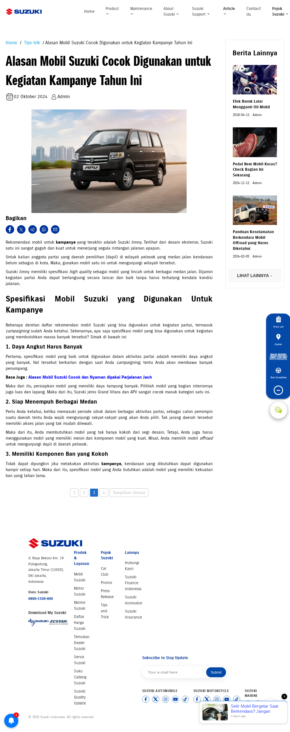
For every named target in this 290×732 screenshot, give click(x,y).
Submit (216, 672)
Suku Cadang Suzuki (80, 677)
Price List (278, 326)
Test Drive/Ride (278, 377)
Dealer (278, 344)
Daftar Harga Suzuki (79, 622)
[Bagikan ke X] (21, 229)
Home (89, 11)
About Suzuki (169, 11)
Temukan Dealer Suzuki (81, 642)
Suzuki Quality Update (80, 697)
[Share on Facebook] (10, 229)
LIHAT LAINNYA (253, 275)
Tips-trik (31, 42)
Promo (106, 582)
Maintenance (141, 8)
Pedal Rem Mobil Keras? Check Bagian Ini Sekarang (255, 170)
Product (112, 8)
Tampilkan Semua (129, 492)
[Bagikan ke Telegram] (32, 229)
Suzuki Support (199, 11)
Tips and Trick (105, 611)
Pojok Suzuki (278, 11)
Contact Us (253, 11)
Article (229, 8)
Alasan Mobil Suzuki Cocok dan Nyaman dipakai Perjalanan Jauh (90, 377)
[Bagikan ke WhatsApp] (44, 229)
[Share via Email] (55, 229)
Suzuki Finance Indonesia (133, 583)
